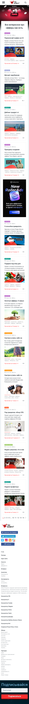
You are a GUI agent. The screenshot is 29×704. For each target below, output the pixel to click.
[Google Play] (14, 541)
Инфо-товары (4, 675)
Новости (3, 562)
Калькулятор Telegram (7, 606)
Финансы (3, 661)
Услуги (3, 668)
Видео (2, 564)
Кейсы (3, 581)
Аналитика (4, 572)
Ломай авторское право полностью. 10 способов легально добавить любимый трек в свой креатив (14, 591)
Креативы (3, 646)
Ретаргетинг (4, 642)
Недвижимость (5, 671)
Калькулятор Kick (5, 623)
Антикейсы (4, 582)
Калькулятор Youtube (6, 603)
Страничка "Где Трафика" (10, 532)
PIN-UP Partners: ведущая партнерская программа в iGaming (14, 588)
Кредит (3, 666)
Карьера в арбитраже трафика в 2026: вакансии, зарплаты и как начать (14, 593)
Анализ (3, 647)
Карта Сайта (4, 558)
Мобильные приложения (7, 654)
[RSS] (10, 540)
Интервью (3, 569)
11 (16, 518)
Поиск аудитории (5, 640)
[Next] (25, 518)
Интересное (4, 586)
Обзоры (3, 630)
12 (18, 518)
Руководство (4, 574)
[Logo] (14, 2)
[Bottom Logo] (7, 526)
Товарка (3, 656)
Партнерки (4, 650)
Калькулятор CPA (5, 596)
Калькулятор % (5, 599)
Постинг (3, 635)
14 (23, 518)
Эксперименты (5, 579)
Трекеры (3, 637)
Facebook (8, 544)
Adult (2, 652)
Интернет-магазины (6, 659)
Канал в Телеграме (9, 536)
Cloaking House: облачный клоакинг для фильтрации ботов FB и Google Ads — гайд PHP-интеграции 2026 (14, 589)
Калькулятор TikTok (6, 610)
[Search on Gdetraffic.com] (25, 2)
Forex (2, 673)
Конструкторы (5, 644)
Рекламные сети (5, 634)
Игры (2, 658)
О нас (2, 551)
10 (13, 518)
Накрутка (3, 639)
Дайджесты (4, 565)
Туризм (3, 663)
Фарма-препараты (6, 664)
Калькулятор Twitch (6, 613)
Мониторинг (4, 632)
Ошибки (3, 576)
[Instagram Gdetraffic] (6, 540)
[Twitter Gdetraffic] (2, 540)
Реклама (3, 555)
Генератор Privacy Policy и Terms (9, 627)
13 (21, 518)
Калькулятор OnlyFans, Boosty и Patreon (11, 620)
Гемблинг (3, 669)
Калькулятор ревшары (7, 616)
